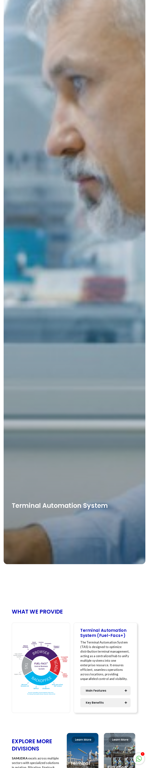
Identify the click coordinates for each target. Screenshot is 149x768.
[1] (139, 760)
